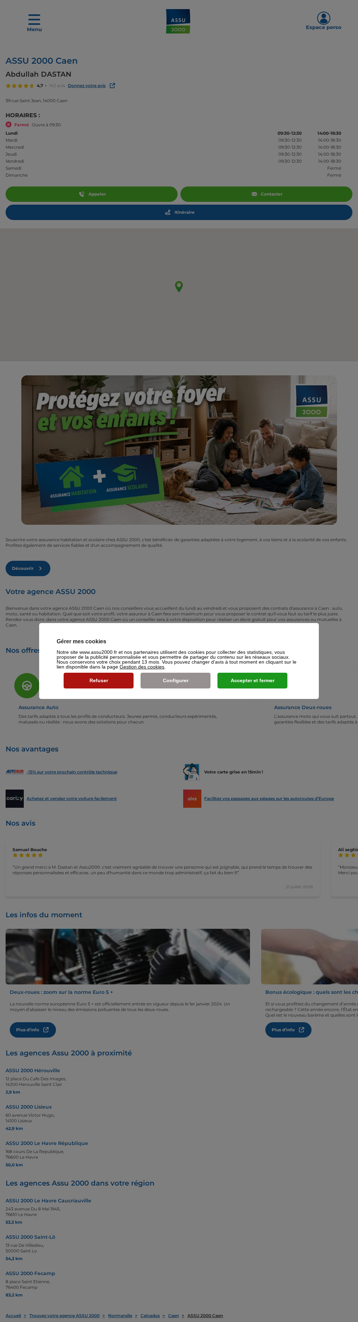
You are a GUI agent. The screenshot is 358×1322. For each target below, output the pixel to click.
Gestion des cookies (142, 667)
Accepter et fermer (252, 680)
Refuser (99, 680)
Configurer (175, 680)
